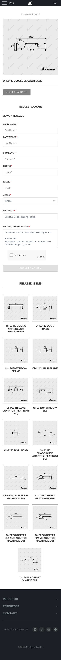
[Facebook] (41, 629)
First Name (10, 124)
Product (9, 211)
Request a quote (16, 92)
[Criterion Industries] (30, 3)
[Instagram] (35, 629)
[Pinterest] (55, 629)
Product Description (16, 227)
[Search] (56, 3)
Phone (7, 166)
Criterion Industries (33, 647)
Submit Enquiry (30, 268)
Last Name (10, 137)
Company (9, 153)
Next (36, 14)
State (7, 195)
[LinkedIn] (48, 629)
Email (7, 182)
